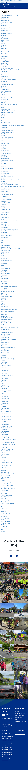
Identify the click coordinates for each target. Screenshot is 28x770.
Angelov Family (4, 19)
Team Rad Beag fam (5, 386)
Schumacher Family (5, 334)
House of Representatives (7, 168)
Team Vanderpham (5, 398)
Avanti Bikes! (4, 28)
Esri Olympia (3, 129)
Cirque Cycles (4, 74)
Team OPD (3, 380)
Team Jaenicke (4, 370)
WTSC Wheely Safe (5, 528)
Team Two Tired (4, 395)
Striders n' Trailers (5, 352)
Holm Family (4, 165)
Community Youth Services (7, 84)
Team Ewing (3, 368)
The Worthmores (5, 436)
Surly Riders (3, 357)
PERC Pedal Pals (4, 278)
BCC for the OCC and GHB (7, 33)
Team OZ (3, 383)
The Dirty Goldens (5, 408)
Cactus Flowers (4, 56)
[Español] (24, 733)
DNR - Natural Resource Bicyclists (8, 110)
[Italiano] (20, 733)
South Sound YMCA (5, 344)
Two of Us (3, 467)
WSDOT (2, 520)
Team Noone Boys (5, 378)
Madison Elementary (5, 211)
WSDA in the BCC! (5, 518)
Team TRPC (3, 391)
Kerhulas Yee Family (5, 189)
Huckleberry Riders (5, 173)
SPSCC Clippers (4, 345)
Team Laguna (4, 377)
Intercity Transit (18, 717)
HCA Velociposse (5, 158)
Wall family (3, 478)
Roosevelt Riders (5, 329)
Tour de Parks (4, 455)
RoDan (2, 324)
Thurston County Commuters (7, 441)
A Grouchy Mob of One (6, 17)
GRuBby (2, 152)
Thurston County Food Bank (7, 442)
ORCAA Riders (4, 262)
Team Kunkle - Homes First (7, 375)
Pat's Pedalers (4, 275)
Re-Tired (3, 308)
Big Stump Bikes (4, 38)
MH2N (2, 219)
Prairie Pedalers (4, 290)
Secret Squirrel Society (6, 336)
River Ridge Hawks (5, 321)
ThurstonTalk (4, 447)
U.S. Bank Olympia (5, 469)
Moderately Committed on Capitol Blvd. (9, 221)
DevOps (2, 107)
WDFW (2, 492)
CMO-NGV (3, 83)
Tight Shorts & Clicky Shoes (7, 449)
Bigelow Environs (5, 40)
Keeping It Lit (4, 188)
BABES (2, 32)
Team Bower (4, 367)
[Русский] (23, 733)
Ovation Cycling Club (5, 268)
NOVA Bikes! (4, 232)
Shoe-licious (4, 340)
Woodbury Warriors (5, 513)
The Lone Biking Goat (6, 418)
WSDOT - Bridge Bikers (6, 521)
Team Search (4, 388)
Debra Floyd (3, 101)
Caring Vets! (4, 66)
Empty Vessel (4, 127)
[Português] (22, 733)
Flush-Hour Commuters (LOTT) (8, 137)
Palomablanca (4, 270)
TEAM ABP (3, 360)
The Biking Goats (5, 405)
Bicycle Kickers (4, 37)
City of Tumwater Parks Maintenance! (9, 79)
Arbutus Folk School (5, 20)
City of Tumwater (5, 78)
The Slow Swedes (5, 424)
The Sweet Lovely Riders (6, 426)
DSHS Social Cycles (5, 122)
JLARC (2, 178)
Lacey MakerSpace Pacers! (7, 194)
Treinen (2, 459)
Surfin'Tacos (4, 355)
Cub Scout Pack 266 (5, 96)
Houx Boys (3, 170)
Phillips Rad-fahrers (5, 280)
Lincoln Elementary (5, 198)
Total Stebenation (5, 454)
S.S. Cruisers (4, 331)
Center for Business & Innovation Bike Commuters (12, 69)
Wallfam (3, 480)
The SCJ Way (4, 423)
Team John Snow (5, 372)
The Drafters (4, 409)
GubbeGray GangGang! (6, 153)
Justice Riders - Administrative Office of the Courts (12, 186)
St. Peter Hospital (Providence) (8, 347)
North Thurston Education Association (9, 229)
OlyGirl (2, 242)
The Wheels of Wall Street (7, 428)
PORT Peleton (4, 288)
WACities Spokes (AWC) (6, 477)
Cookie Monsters (5, 89)
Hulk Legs (3, 175)
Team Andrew (4, 363)
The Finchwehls (4, 413)
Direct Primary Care (5, 109)
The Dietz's (3, 406)
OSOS (2, 265)
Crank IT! (3, 94)
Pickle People (4, 283)
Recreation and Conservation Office (9, 309)
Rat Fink (3, 304)
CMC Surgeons (4, 81)
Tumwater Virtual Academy (7, 464)
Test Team (3, 400)
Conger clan (3, 86)
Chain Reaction (4, 71)
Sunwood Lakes (4, 354)
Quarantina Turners (5, 294)
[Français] (18, 733)
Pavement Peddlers (5, 276)
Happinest (3, 155)
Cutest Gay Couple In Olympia (7, 97)
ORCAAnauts (4, 263)
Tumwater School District (6, 462)
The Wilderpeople (5, 431)
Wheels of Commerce (6, 501)
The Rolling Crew (4, 421)
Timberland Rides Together (7, 451)
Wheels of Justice (5, 506)
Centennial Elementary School (7, 68)
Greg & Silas (3, 148)
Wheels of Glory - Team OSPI (7, 503)
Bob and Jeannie (4, 50)
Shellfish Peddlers (5, 337)
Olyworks (3, 257)
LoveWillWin (3, 204)
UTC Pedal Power (5, 472)
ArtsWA (2, 23)
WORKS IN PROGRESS (6, 515)
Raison (2, 301)
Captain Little (4, 63)
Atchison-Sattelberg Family (7, 27)
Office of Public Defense (6, 235)
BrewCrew (3, 55)
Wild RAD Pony (4, 510)
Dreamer (3, 120)
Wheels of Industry (5, 505)
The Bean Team (4, 401)
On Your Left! (4, 258)
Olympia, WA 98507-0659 (20, 721)
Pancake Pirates (4, 271)
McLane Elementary (5, 217)
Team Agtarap (4, 362)
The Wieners (4, 429)
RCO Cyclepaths (4, 306)
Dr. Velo (2, 117)
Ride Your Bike (4, 316)
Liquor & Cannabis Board (6, 199)
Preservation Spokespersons (7, 291)
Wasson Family (4, 490)
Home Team (4, 166)
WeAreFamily (4, 493)
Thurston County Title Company (8, 446)
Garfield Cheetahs (5, 142)
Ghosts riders (4, 145)
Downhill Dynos (4, 115)
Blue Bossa (3, 46)
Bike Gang (3, 43)
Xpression (3, 531)
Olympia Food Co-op (5, 245)
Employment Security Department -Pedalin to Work (12, 125)
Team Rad (3, 385)
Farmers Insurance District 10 (7, 132)
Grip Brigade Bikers (5, 150)
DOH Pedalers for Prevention (7, 112)
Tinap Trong (3, 452)
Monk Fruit (3, 224)
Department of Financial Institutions (9, 106)
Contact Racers (4, 87)
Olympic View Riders (5, 252)
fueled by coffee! (5, 138)
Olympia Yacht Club (5, 250)
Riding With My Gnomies (6, 319)
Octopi (2, 234)
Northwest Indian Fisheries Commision (9, 230)
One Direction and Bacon (6, 260)
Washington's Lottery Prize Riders (8, 488)
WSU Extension (4, 526)
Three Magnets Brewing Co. (7, 437)
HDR (2, 161)
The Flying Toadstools (6, 416)
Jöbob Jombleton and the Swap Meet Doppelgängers (13, 179)
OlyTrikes (3, 253)
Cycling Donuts (4, 99)
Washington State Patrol (6, 487)
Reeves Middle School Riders (7, 311)
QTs (2, 293)
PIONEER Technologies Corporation (9, 286)
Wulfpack (3, 529)
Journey (3, 181)
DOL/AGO (3, 114)
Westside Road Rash (5, 497)
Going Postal (4, 147)
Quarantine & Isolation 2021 (7, 296)
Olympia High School (5, 247)
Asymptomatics (4, 25)
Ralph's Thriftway (5, 303)
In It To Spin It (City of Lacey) (7, 176)
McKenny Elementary (5, 216)
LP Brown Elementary (6, 209)
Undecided (3, 470)
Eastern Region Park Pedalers (7, 124)
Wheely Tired (4, 508)
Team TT (3, 393)
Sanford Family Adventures (7, 332)
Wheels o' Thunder (5, 500)
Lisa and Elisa (4, 201)
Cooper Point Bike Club (6, 91)
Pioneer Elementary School (7, 285)
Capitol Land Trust (5, 61)
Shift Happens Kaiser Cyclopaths (8, 339)
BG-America (3, 35)
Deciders (3, 102)
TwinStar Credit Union (6, 465)
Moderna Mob (4, 222)
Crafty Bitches (4, 92)
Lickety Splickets (4, 196)
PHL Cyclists (4, 281)
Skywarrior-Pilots (5, 342)
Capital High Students (6, 60)
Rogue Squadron (4, 326)
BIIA (2, 42)
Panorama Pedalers (5, 273)
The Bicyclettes (4, 403)
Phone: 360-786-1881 (20, 726)
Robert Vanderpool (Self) (6, 322)
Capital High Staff (5, 58)
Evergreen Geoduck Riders (7, 130)
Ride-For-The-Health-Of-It (7, 317)
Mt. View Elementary (5, 225)
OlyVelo (2, 255)
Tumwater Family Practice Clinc (8, 460)
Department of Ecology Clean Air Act (9, 104)
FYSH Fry (3, 140)
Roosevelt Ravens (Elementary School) (9, 327)
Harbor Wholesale (5, 156)
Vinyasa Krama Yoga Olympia (7, 474)
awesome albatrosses (6, 30)
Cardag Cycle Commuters (7, 65)
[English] (16, 733)
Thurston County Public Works (8, 444)
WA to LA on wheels (5, 475)
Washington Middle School (7, 485)
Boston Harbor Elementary (7, 51)
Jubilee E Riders (4, 183)
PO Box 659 (17, 719)
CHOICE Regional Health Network (8, 73)
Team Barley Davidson (6, 365)
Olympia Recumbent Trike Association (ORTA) (11, 248)
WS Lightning (4, 516)
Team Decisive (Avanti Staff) (7, 359)
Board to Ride (4, 48)
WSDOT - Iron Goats (5, 523)
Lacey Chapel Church (5, 193)
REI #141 (3, 313)
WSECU (2, 524)
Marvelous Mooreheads (6, 212)
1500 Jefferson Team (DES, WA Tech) (9, 15)
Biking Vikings (4, 45)
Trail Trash (3, 457)
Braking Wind (4, 53)
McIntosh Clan (4, 214)
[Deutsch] (19, 733)
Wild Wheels (3, 511)
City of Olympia (4, 76)
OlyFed (2, 240)
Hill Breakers (4, 163)
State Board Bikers (5, 350)
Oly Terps (3, 239)
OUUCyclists (3, 267)
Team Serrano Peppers (6, 390)
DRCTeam (3, 119)
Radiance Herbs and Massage (7, 299)
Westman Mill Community (6, 495)
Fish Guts (3, 135)
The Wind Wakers (5, 432)
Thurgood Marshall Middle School (8, 439)
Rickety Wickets (4, 314)
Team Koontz (4, 373)
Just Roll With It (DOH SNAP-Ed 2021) (9, 184)
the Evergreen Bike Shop (6, 411)
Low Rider (3, 207)
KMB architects (4, 191)
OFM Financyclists (5, 237)
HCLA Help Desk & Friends (7, 160)
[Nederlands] (17, 733)
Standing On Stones (5, 349)
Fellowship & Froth (5, 133)
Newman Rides (4, 227)
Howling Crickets (4, 171)
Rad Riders (3, 298)
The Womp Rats (4, 434)
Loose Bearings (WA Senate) (7, 202)
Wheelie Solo (4, 498)
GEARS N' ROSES (5, 143)
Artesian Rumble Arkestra (6, 22)
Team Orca (3, 382)
